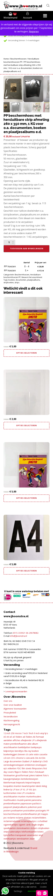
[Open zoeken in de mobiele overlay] (48, 5)
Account (27, 17)
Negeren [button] (34, 31)
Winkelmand (10, 17)
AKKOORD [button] (32, 891)
